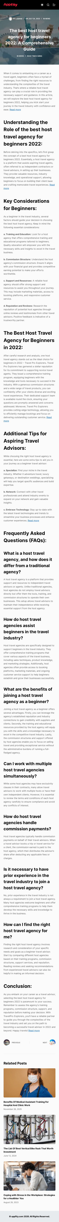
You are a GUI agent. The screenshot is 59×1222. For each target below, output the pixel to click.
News (47, 19)
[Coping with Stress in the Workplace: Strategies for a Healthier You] (29, 1176)
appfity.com (17, 1216)
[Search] (48, 5)
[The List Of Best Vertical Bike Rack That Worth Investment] (29, 1129)
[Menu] (54, 4)
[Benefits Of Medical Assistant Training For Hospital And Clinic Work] (29, 1083)
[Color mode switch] (42, 4)
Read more (15, 109)
